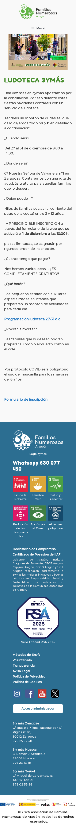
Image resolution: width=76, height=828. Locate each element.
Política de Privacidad (29, 676)
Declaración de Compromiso (34, 549)
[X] (55, 697)
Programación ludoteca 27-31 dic (32, 319)
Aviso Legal (21, 671)
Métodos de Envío (26, 655)
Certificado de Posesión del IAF (36, 554)
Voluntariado (22, 660)
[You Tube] (42, 697)
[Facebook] (29, 697)
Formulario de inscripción (26, 399)
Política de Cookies (27, 682)
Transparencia (24, 665)
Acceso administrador (38, 708)
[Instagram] (17, 697)
